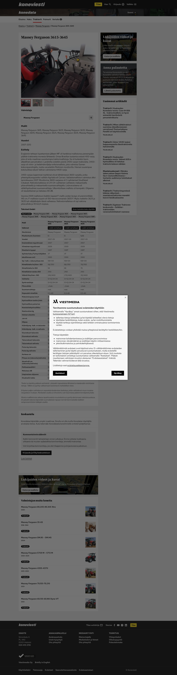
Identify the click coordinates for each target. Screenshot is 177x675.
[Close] (125, 297)
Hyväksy (118, 373)
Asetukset (60, 373)
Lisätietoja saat (71, 365)
